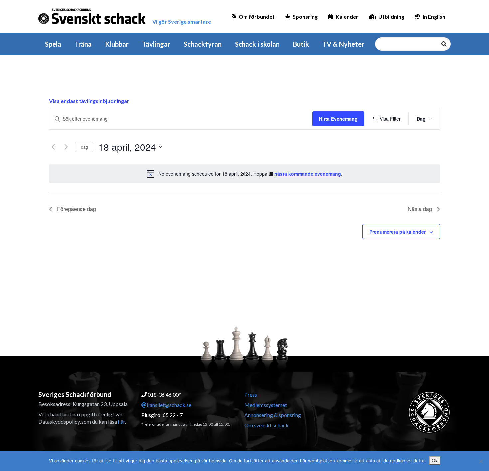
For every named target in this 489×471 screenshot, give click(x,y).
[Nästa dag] (66, 147)
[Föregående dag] (53, 147)
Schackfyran (203, 44)
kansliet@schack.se (169, 405)
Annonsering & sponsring (272, 415)
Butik (301, 44)
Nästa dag (420, 209)
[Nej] (480, 461)
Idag (84, 147)
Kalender (347, 16)
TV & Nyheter (343, 44)
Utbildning (391, 16)
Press (250, 394)
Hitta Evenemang (338, 118)
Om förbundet (257, 16)
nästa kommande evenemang (307, 173)
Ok (435, 460)
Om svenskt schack (266, 425)
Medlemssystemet (265, 405)
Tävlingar (156, 44)
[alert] (244, 173)
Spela (53, 44)
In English (434, 16)
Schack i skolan (257, 44)
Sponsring (305, 16)
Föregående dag (76, 209)
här (121, 421)
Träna (83, 44)
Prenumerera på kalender (397, 231)
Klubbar (117, 44)
